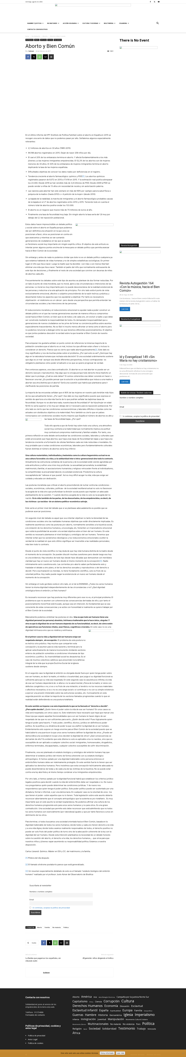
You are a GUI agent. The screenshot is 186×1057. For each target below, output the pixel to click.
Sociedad (94, 1028)
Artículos (43, 40)
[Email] (45, 56)
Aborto (45, 36)
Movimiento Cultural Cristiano (137, 1019)
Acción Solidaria (70, 23)
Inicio (27, 36)
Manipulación (116, 1019)
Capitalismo (80, 1001)
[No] (183, 1053)
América (86, 996)
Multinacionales (98, 1023)
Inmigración (88, 1019)
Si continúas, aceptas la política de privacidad (51, 908)
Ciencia (98, 1001)
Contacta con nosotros (37, 29)
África (76, 1033)
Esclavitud (137, 1006)
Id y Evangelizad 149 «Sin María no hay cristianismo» (138, 358)
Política (66, 927)
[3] (100, 561)
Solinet (31, 51)
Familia (50, 40)
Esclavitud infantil (85, 1010)
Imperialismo (145, 1014)
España (103, 1010)
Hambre (90, 1014)
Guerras (78, 1014)
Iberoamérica (115, 1015)
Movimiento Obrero (79, 1024)
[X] (154, 2)
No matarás (57, 40)
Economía (111, 1005)
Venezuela (152, 1029)
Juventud (102, 1019)
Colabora (123, 23)
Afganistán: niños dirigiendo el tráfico (98, 958)
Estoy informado (107, 1053)
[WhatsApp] (39, 56)
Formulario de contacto (35, 1015)
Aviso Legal (32, 1039)
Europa (127, 1010)
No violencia (128, 1024)
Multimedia (108, 23)
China (91, 1002)
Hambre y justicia (34, 23)
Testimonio (126, 1028)
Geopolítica (148, 1011)
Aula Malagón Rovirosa (107, 997)
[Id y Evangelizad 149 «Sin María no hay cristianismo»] (140, 339)
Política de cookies (35, 1043)
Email (31, 900)
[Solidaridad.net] (93, 12)
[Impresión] (51, 56)
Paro (138, 1024)
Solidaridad (109, 1028)
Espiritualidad (115, 1011)
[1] (83, 176)
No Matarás (52, 23)
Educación (124, 1006)
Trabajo (141, 1028)
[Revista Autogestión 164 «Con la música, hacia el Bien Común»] (140, 265)
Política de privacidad (36, 1035)
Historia (103, 1015)
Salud (85, 1029)
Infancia (76, 1019)
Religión (77, 1028)
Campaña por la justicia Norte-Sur (133, 997)
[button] (157, 23)
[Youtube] (159, 2)
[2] (96, 349)
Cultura (127, 1001)
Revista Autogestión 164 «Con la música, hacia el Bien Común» (140, 286)
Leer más (124, 309)
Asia (95, 997)
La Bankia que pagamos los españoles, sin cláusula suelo (43, 959)
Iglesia (128, 1014)
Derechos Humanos (88, 1005)
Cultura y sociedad (90, 23)
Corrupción (112, 1001)
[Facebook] (150, 2)
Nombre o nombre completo (40, 892)
